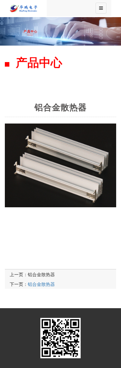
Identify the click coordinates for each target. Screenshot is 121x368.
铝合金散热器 (41, 274)
